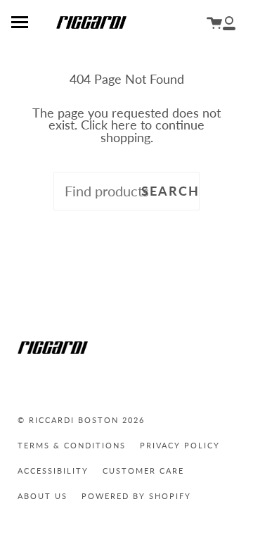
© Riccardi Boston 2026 (81, 419)
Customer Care (143, 470)
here (124, 125)
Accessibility (53, 470)
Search (170, 191)
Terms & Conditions (72, 445)
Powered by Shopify (136, 495)
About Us (42, 495)
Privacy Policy (180, 445)
